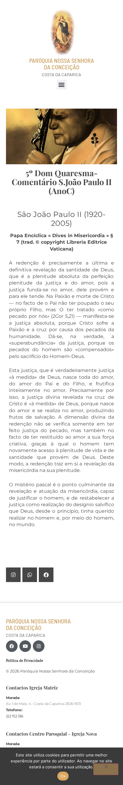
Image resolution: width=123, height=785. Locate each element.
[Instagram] (38, 646)
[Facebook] (12, 646)
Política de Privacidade (24, 660)
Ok (63, 776)
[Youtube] (25, 646)
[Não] (106, 769)
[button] (62, 85)
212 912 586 (14, 716)
